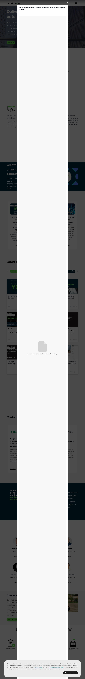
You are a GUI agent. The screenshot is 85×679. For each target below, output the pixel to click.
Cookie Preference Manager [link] (56, 667)
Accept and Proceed (70, 673)
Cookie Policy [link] (38, 667)
